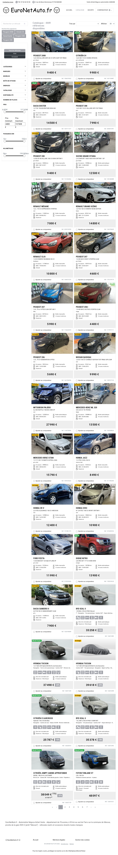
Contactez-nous (8, 2)
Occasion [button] (15, 57)
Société (91, 10)
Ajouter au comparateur (43, 78)
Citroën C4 (20, 32)
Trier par (72, 24)
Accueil (69, 10)
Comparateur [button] (103, 10)
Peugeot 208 (7, 40)
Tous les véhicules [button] (15, 50)
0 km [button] (14, 53)
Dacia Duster (7, 36)
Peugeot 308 (20, 36)
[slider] (5, 112)
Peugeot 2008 (8, 32)
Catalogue (80, 10)
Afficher (104, 24)
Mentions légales (59, 840)
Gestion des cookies (82, 840)
